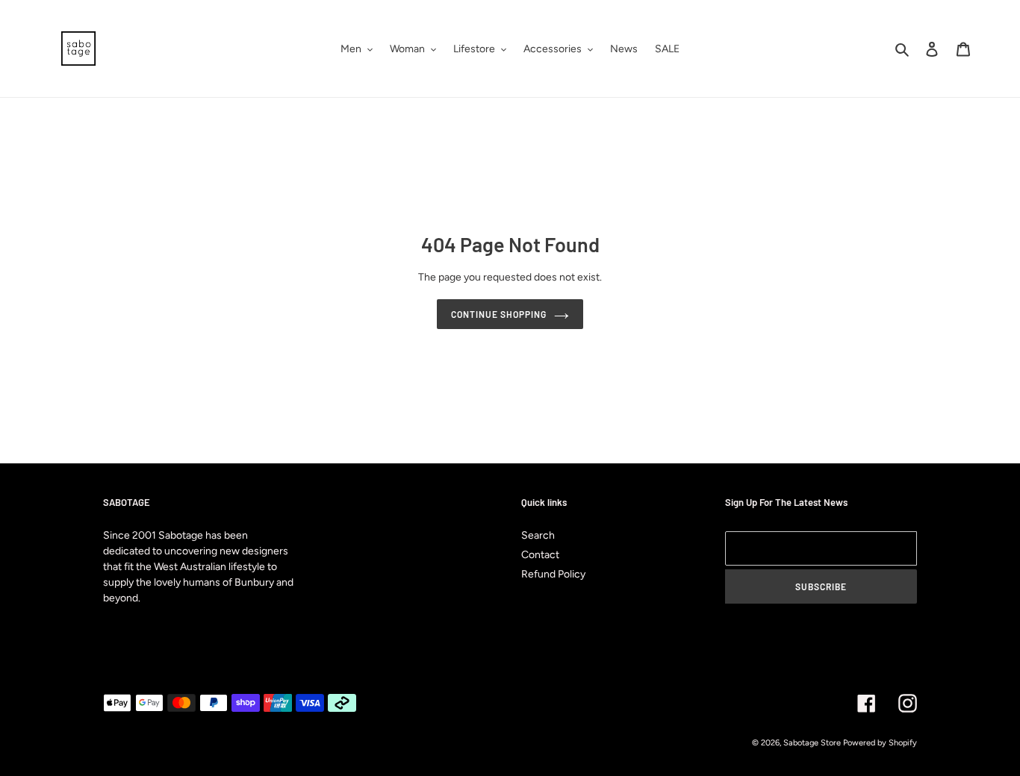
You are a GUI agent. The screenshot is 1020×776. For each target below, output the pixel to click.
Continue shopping (498, 314)
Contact (540, 554)
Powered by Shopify (880, 743)
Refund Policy (553, 574)
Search (538, 535)
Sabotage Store (812, 743)
